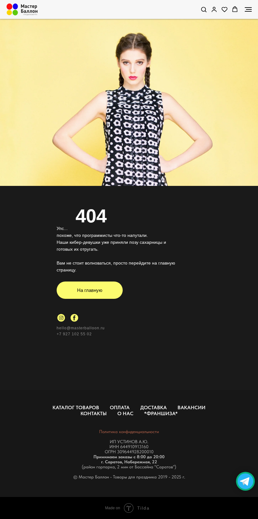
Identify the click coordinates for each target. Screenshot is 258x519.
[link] (214, 9)
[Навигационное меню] (248, 9)
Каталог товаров (76, 407)
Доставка (153, 407)
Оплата (120, 407)
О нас (125, 413)
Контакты (94, 413)
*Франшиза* (161, 413)
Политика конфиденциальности (129, 431)
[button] (204, 9)
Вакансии (191, 407)
